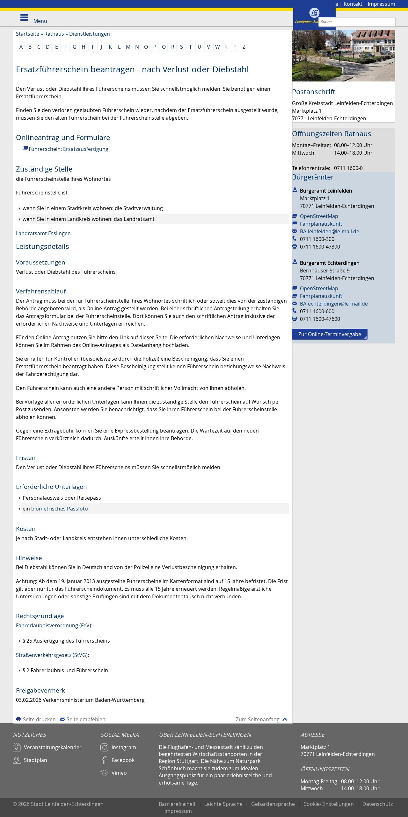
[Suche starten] (390, 22)
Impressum (381, 3)
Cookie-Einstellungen (328, 803)
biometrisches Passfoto (59, 508)
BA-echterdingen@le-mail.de (334, 303)
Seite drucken (39, 719)
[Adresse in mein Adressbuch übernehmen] (295, 189)
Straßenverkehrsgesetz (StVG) (52, 655)
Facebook (123, 760)
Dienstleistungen (89, 33)
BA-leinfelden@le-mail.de (329, 231)
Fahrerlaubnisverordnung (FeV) (53, 625)
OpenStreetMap (319, 216)
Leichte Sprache (223, 803)
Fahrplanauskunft (321, 223)
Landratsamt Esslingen (43, 233)
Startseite (27, 33)
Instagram (124, 747)
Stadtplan (35, 760)
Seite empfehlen (86, 719)
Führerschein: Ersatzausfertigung (68, 148)
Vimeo (119, 772)
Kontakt (353, 3)
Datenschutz (377, 803)
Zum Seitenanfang (258, 719)
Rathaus (54, 33)
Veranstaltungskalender (53, 747)
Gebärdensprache (273, 803)
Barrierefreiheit (177, 803)
